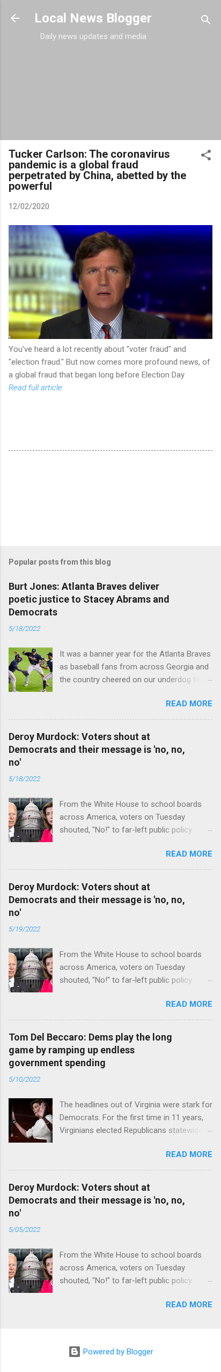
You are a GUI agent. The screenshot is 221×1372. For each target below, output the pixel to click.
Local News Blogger (93, 18)
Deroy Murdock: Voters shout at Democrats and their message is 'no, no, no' (97, 749)
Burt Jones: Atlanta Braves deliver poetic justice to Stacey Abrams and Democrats (89, 599)
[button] (206, 157)
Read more (189, 703)
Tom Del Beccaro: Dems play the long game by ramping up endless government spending (90, 1049)
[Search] (206, 21)
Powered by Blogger (117, 1351)
